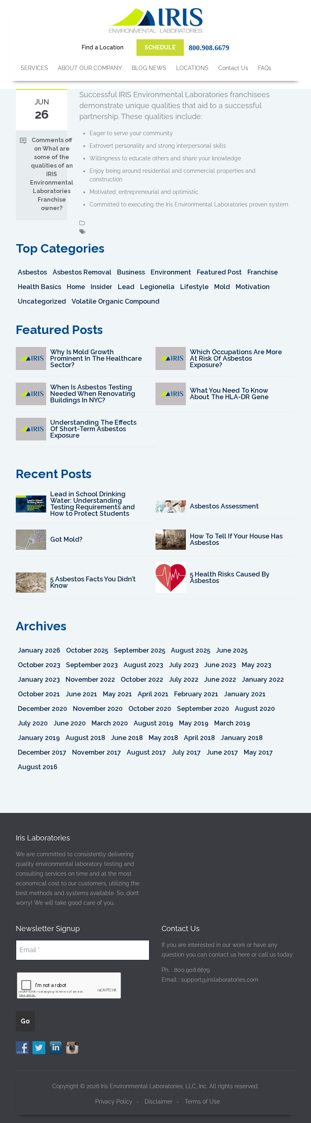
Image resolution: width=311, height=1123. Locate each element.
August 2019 (153, 723)
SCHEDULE (160, 47)
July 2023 (183, 665)
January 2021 (245, 694)
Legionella (157, 287)
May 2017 (258, 752)
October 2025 (87, 650)
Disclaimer (159, 1101)
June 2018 (127, 738)
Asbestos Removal (82, 272)
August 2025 (190, 650)
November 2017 (96, 752)
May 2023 (256, 665)
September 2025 (139, 650)
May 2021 (117, 694)
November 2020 (98, 709)
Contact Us (233, 68)
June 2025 (231, 650)
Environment (171, 272)
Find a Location (103, 47)
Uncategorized (42, 301)
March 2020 (110, 723)
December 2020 (42, 709)
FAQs (264, 68)
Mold (222, 287)
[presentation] (69, 985)
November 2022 (90, 679)
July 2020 (33, 723)
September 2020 (203, 709)
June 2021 (81, 694)
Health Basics (39, 287)
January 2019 (39, 738)
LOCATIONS (192, 68)
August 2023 (143, 665)
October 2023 (39, 665)
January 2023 (39, 679)
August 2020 (255, 709)
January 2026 (39, 650)
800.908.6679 (209, 48)
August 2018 (85, 738)
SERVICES (34, 68)
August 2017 (146, 752)
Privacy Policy (113, 1101)
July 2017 (186, 752)
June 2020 (69, 723)
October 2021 (39, 694)
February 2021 (196, 694)
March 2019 (232, 723)
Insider (101, 287)
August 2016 (38, 767)
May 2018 (163, 738)
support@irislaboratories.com (219, 979)
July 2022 (183, 679)
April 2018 (199, 738)
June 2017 (222, 752)
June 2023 (220, 665)
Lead (126, 287)
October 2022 (142, 679)
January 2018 (242, 738)
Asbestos (32, 272)
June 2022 (220, 679)
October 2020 (149, 709)
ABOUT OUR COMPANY (90, 68)
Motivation (253, 287)
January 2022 (263, 679)
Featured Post (219, 272)
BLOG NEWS (149, 68)
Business (131, 272)
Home (76, 287)
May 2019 (194, 723)
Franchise (262, 272)
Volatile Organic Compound (116, 301)
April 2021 (153, 694)
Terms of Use (202, 1101)
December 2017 (42, 752)
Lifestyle (194, 287)
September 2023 (92, 665)
